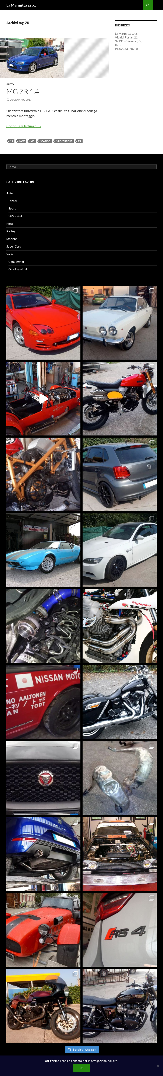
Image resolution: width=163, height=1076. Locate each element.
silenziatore (64, 141)
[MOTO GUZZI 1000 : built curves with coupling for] (43, 1006)
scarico (45, 141)
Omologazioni (17, 269)
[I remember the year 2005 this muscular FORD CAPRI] (120, 854)
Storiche (11, 239)
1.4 (11, 141)
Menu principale (158, 5)
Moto (10, 223)
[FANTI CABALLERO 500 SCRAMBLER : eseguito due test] (120, 398)
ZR (79, 141)
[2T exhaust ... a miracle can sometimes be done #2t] (120, 778)
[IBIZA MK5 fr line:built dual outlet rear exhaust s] (43, 854)
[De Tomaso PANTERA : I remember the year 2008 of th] (43, 550)
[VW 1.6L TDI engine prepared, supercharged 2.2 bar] (43, 626)
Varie (9, 254)
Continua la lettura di (23, 126)
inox (22, 141)
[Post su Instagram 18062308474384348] (43, 398)
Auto (10, 84)
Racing (10, 231)
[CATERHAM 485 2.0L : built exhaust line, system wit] (43, 930)
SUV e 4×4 (15, 216)
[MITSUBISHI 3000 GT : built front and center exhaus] (43, 323)
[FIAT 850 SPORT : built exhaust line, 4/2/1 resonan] (120, 323)
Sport (12, 208)
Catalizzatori (16, 261)
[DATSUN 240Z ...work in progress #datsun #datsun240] (43, 702)
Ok (81, 1067)
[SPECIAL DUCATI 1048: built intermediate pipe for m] (43, 474)
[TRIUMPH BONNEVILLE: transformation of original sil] (120, 1006)
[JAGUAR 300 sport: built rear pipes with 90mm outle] (43, 778)
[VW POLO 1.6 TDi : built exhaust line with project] (120, 474)
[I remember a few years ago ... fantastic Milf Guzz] (120, 626)
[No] (158, 1066)
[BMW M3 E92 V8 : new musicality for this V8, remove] (120, 550)
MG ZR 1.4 (22, 91)
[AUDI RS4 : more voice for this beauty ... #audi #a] (120, 930)
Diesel (12, 201)
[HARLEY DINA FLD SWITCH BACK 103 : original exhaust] (120, 702)
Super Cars (13, 246)
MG (32, 141)
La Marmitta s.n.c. (21, 5)
